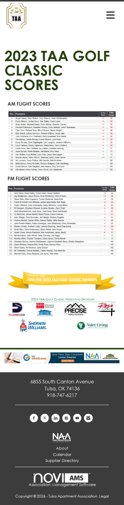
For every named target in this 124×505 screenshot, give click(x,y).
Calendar (62, 454)
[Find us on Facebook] (34, 418)
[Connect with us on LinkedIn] (55, 418)
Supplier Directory (62, 460)
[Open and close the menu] (93, 15)
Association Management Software (62, 484)
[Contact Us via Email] (88, 418)
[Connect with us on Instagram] (66, 418)
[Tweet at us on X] (45, 418)
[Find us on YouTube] (77, 418)
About (62, 448)
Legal (104, 496)
